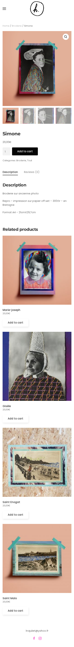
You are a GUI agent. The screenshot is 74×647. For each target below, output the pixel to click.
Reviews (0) (32, 172)
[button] (4, 9)
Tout (29, 160)
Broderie (17, 25)
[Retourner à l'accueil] (37, 8)
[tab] (29, 172)
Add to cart (25, 151)
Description (10, 172)
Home (6, 25)
